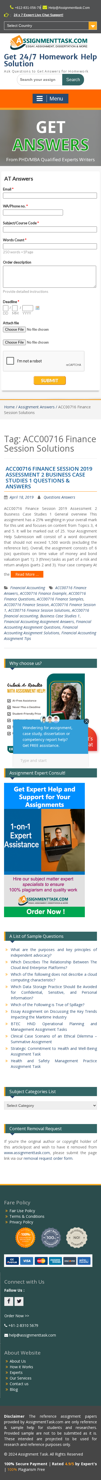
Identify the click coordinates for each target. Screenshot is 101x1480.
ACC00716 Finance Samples (60, 599)
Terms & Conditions (26, 1216)
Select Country (19, 25)
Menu (56, 99)
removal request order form (48, 1158)
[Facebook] (8, 1301)
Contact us (19, 1383)
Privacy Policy (21, 1222)
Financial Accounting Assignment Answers (39, 621)
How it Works (21, 1366)
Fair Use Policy (22, 1210)
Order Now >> (16, 1315)
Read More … (27, 574)
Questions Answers (59, 497)
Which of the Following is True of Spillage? (47, 1004)
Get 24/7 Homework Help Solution (50, 60)
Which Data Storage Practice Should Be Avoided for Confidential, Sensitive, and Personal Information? (54, 992)
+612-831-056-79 (28, 8)
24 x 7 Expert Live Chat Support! (38, 15)
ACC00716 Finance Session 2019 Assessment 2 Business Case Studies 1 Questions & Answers (49, 477)
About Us (18, 1361)
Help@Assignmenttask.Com (69, 8)
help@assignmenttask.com (32, 1335)
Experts (16, 1372)
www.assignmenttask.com (27, 1152)
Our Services (21, 1378)
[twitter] (19, 1301)
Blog (14, 1389)
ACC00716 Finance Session (26, 604)
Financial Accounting (27, 587)
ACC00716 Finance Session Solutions (39, 610)
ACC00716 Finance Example (43, 593)
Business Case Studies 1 (60, 615)
